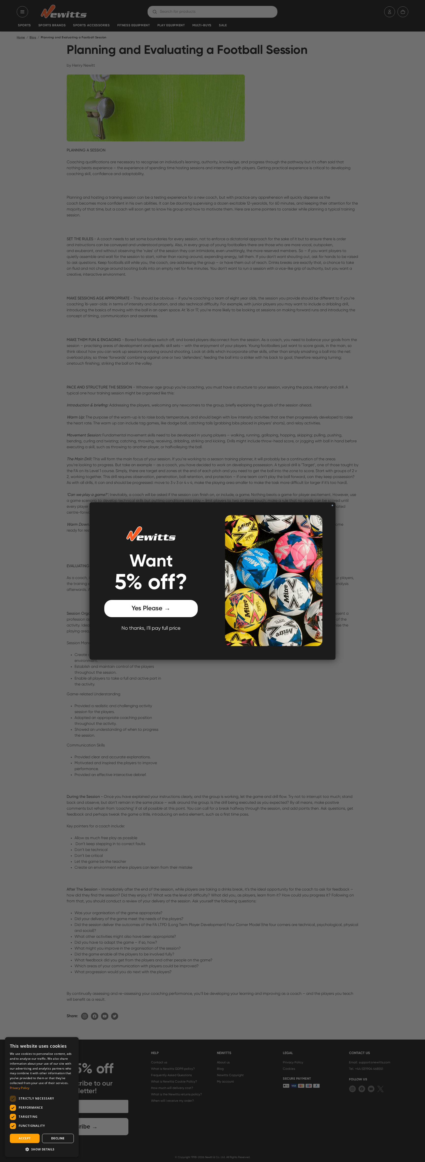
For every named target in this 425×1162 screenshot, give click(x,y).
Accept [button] (24, 1138)
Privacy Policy (19, 1088)
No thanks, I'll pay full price (151, 628)
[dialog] (42, 1097)
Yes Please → (151, 609)
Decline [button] (58, 1138)
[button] (42, 1149)
